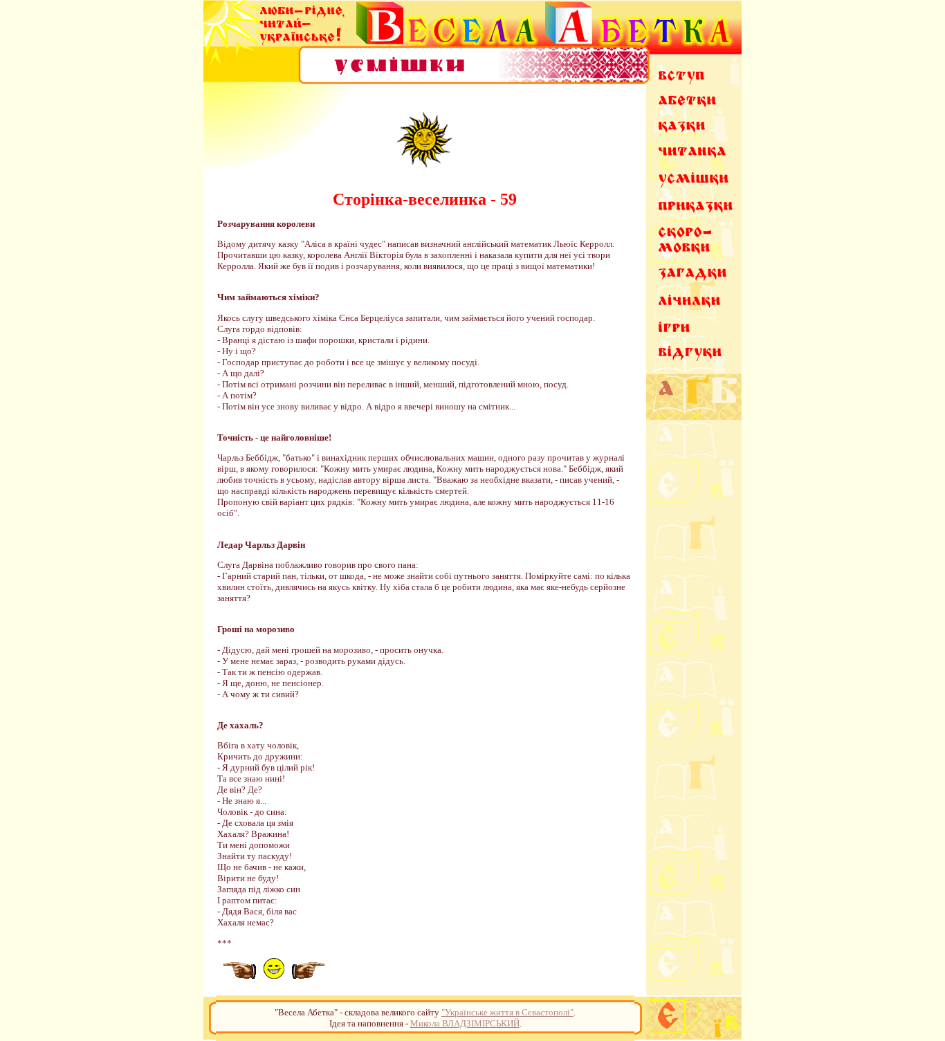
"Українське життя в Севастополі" (507, 1012)
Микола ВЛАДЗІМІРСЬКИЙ (465, 1023)
